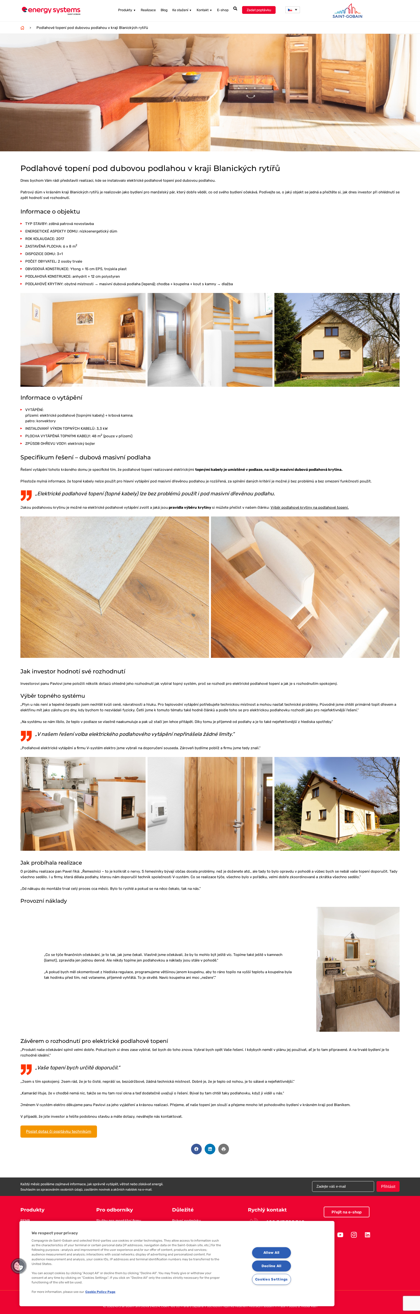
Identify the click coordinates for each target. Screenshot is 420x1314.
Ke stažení (182, 10)
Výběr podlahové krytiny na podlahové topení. (310, 507)
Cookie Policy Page (100, 1292)
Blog (164, 10)
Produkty (127, 10)
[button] (292, 10)
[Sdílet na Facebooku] (196, 1149)
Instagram (354, 1235)
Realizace (148, 10)
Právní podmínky (186, 1221)
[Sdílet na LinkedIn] (210, 1149)
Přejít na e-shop (347, 1212)
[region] (176, 1263)
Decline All (271, 1266)
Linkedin (367, 1235)
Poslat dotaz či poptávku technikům (58, 1131)
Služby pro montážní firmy (118, 1221)
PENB (25, 1221)
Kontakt (204, 10)
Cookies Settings (271, 1279)
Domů (22, 27)
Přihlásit (388, 1187)
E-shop (222, 10)
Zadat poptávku (259, 10)
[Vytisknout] (223, 1149)
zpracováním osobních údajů (62, 1189)
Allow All (271, 1253)
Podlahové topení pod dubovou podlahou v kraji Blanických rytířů (92, 28)
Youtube (340, 1235)
